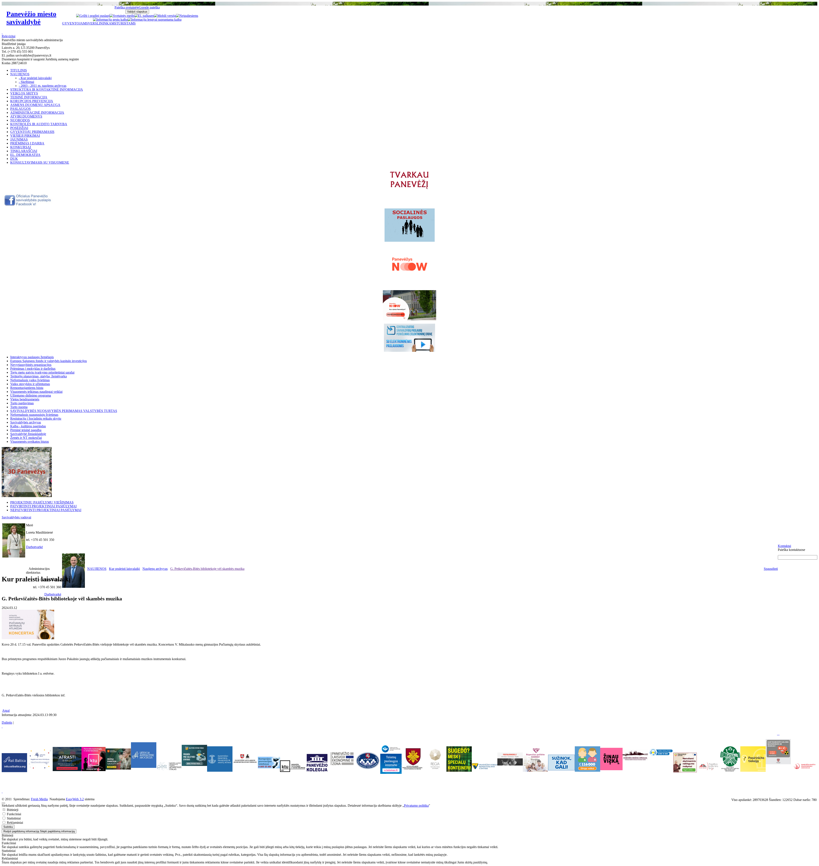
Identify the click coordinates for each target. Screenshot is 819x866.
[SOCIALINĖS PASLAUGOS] (409, 225)
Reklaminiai (14, 822)
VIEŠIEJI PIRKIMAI (25, 135)
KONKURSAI (20, 147)
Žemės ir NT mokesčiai (26, 438)
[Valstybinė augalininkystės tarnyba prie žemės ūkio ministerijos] (730, 770)
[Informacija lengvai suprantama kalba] (155, 19)
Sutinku (8, 826)
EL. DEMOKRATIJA (25, 155)
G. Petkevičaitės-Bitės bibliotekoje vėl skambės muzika (207, 569)
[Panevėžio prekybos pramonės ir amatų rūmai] (219, 770)
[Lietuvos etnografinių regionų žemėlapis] (435, 769)
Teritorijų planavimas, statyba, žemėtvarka (38, 376)
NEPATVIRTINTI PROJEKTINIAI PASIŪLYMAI (45, 510)
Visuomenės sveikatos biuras (29, 441)
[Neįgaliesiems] (187, 15)
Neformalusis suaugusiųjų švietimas (34, 414)
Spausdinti (771, 569)
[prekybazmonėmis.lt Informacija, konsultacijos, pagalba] (510, 759)
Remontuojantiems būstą (26, 388)
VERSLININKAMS (102, 23)
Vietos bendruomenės (24, 399)
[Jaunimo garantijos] (561, 762)
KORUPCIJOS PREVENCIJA (31, 101)
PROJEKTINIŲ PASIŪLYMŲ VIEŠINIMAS (42, 502)
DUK (14, 158)
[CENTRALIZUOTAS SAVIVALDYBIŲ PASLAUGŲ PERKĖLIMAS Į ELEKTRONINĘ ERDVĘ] (409, 338)
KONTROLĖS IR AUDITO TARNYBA (38, 124)
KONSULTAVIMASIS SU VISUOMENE (39, 162)
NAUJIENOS (19, 74)
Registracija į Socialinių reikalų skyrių (35, 418)
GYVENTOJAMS (75, 23)
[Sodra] (535, 759)
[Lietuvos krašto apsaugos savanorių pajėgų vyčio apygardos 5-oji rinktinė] (413, 769)
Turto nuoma (19, 407)
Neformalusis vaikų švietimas (30, 380)
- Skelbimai (26, 82)
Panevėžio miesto (31, 18)
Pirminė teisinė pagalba (25, 430)
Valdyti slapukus (137, 11)
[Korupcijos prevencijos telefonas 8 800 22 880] (269, 762)
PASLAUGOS (20, 109)
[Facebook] (28, 205)
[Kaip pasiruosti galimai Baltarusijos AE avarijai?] (778, 763)
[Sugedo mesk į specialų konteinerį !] (459, 759)
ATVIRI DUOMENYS (26, 116)
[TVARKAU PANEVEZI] (410, 189)
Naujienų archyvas (155, 569)
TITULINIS (18, 70)
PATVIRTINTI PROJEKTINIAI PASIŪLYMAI (43, 506)
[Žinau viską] (611, 769)
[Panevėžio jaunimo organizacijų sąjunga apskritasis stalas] (169, 766)
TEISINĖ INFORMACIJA (28, 97)
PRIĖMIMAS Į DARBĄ (27, 143)
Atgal (6, 710)
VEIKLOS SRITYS (24, 93)
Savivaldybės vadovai (16, 517)
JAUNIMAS (19, 139)
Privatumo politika (416, 805)
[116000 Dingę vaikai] (587, 770)
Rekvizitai (8, 36)
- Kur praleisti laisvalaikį (35, 78)
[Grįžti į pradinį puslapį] (93, 15)
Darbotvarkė (34, 547)
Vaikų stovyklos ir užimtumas (30, 384)
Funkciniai (13, 814)
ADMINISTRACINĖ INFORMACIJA (37, 112)
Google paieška (149, 7)
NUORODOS (20, 120)
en (152, 15)
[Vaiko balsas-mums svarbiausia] (660, 751)
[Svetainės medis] (122, 15)
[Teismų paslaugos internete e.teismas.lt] (391, 772)
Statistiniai (13, 818)
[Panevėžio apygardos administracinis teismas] (245, 770)
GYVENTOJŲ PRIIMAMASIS (32, 132)
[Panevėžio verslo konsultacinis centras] (484, 766)
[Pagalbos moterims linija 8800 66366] (708, 771)
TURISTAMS (126, 23)
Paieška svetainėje (127, 7)
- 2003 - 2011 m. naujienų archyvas (42, 85)
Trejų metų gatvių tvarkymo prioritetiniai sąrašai (42, 372)
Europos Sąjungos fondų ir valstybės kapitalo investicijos (48, 361)
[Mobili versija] (165, 15)
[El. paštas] (143, 15)
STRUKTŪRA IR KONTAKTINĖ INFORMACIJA (46, 89)
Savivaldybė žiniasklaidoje (28, 434)
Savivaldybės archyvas (25, 422)
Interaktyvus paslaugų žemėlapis (32, 357)
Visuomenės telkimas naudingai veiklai (36, 391)
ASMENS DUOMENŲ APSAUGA (35, 105)
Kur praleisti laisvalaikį (124, 569)
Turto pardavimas (22, 403)
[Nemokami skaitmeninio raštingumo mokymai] (685, 771)
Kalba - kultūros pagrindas (28, 426)
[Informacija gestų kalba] (110, 19)
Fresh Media (39, 799)
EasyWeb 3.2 (75, 799)
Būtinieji (12, 810)
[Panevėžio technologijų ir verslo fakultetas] (292, 766)
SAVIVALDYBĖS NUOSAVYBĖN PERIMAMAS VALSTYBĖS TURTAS (63, 411)
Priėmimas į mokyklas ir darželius (32, 368)
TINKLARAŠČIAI (23, 151)
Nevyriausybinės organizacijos (30, 365)
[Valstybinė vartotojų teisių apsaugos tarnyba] (367, 769)
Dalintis (7, 722)
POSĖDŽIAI (19, 128)
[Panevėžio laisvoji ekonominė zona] (342, 765)
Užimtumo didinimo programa (30, 395)
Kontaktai (784, 546)
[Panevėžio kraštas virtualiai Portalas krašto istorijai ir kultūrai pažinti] (635, 755)
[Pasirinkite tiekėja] (753, 770)
